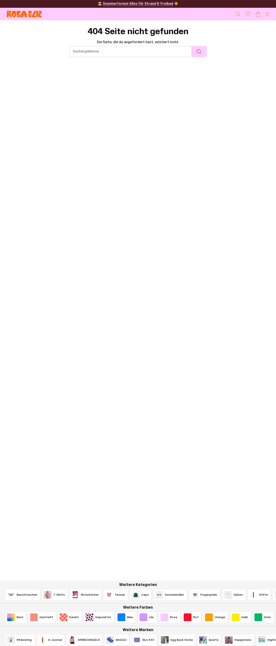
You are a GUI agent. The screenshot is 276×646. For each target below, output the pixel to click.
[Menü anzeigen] (267, 14)
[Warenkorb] (258, 14)
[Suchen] (199, 51)
